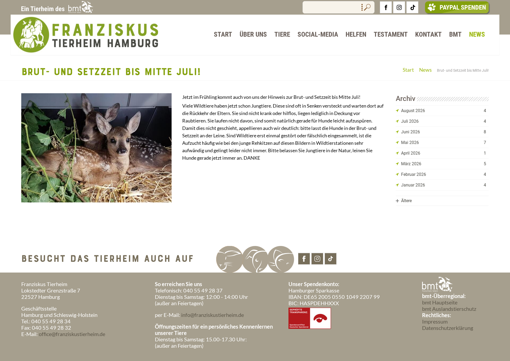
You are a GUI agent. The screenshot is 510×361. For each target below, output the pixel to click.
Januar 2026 (413, 185)
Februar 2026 (413, 174)
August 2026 (413, 110)
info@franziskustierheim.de (212, 315)
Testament (391, 34)
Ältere (406, 200)
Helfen (356, 34)
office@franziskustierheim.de (72, 334)
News (477, 34)
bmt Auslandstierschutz (449, 308)
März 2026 (411, 163)
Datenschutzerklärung (447, 328)
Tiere (282, 34)
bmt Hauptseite (439, 302)
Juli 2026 (410, 121)
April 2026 (410, 153)
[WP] (84, 52)
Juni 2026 (410, 131)
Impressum (435, 321)
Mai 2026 (410, 142)
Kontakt (428, 34)
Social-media (318, 34)
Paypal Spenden (463, 7)
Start (223, 34)
